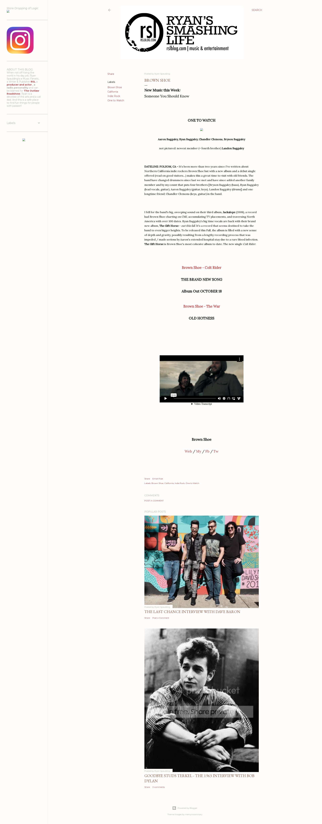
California (113, 91)
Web (188, 451)
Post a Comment (154, 500)
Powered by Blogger (187, 808)
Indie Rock (114, 96)
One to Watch (116, 100)
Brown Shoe (115, 87)
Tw (216, 451)
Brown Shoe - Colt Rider (201, 267)
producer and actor (19, 84)
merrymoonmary (193, 814)
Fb (207, 451)
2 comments (158, 787)
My (198, 451)
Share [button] (111, 73)
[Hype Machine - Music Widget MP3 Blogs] (23, 140)
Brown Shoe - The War (201, 306)
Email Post (157, 478)
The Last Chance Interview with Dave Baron (192, 611)
